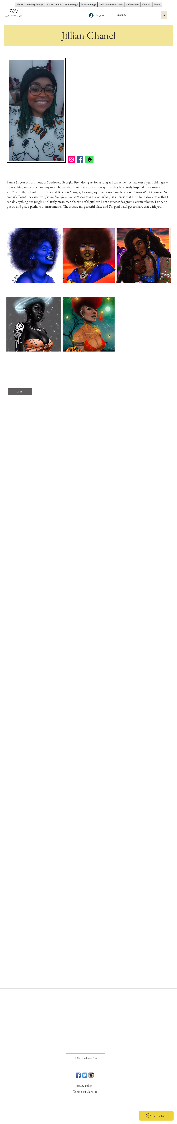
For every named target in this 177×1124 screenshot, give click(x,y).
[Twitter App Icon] (84, 1075)
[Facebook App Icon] (78, 1075)
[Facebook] (80, 159)
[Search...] (164, 15)
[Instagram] (71, 159)
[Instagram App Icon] (91, 1075)
